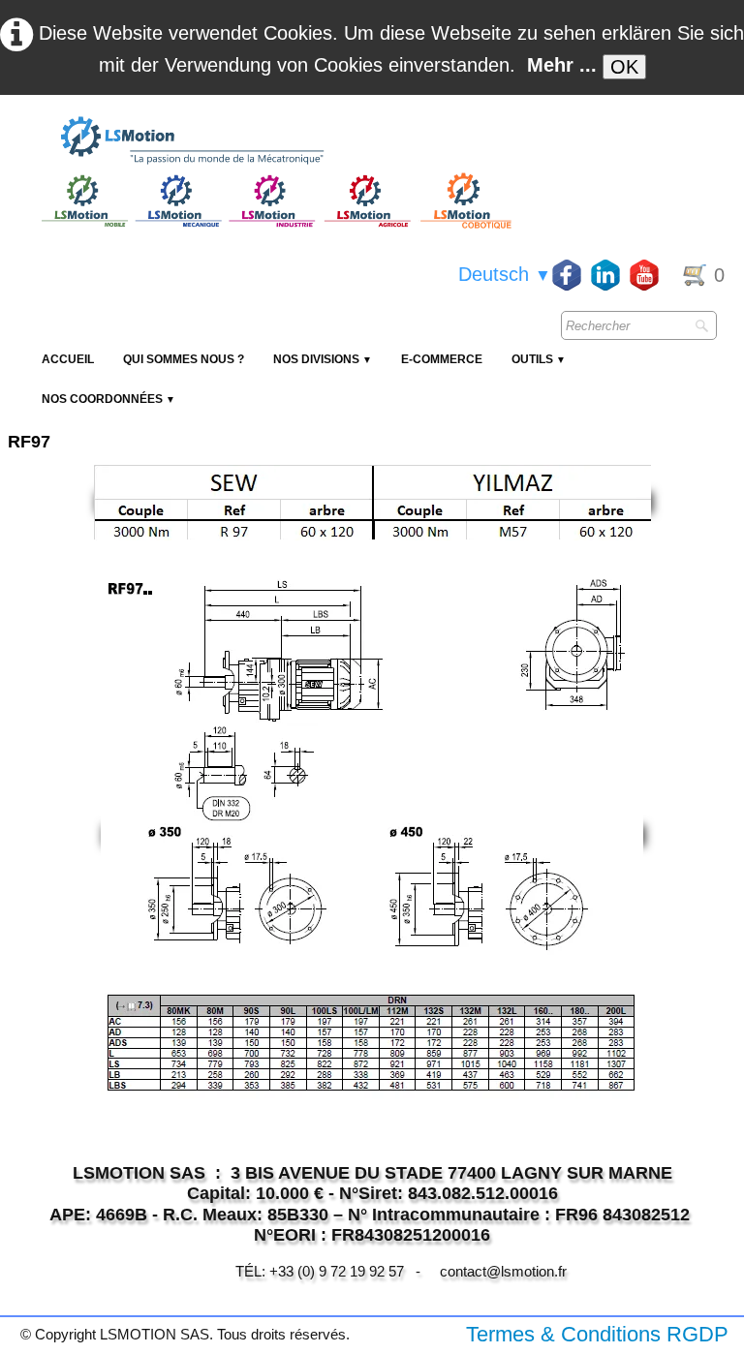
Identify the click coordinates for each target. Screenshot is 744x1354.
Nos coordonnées (108, 399)
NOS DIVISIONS (322, 359)
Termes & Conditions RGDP (597, 1334)
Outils (539, 359)
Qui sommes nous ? (183, 359)
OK (624, 66)
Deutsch (504, 274)
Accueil (68, 359)
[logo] (274, 141)
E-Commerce (441, 359)
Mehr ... (562, 65)
